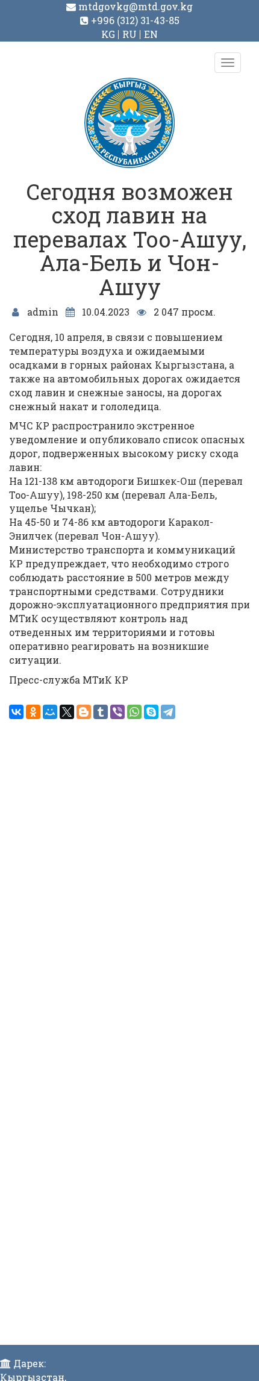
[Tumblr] (100, 712)
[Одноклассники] (33, 712)
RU (129, 34)
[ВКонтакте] (16, 712)
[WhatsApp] (134, 712)
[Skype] (151, 712)
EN (151, 34)
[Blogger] (83, 712)
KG (108, 34)
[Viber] (117, 712)
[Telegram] (168, 712)
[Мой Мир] (50, 712)
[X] (67, 712)
